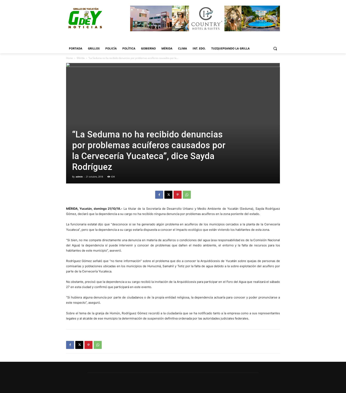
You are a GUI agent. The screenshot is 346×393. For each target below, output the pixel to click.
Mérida (81, 58)
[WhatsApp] (187, 195)
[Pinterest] (178, 195)
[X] (168, 195)
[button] (275, 48)
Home (69, 58)
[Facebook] (159, 195)
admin (79, 176)
